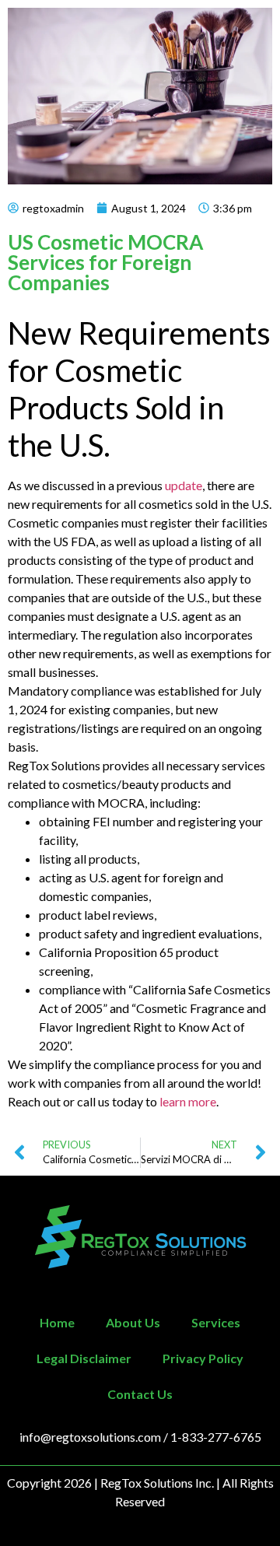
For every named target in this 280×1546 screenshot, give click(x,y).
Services (215, 1322)
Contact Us (140, 1393)
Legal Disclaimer (84, 1358)
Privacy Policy (203, 1358)
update (183, 485)
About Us (133, 1322)
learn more (187, 1101)
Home (57, 1322)
